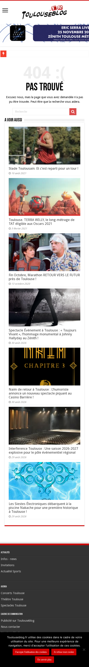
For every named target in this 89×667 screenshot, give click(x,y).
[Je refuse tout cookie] (84, 649)
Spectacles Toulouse (13, 605)
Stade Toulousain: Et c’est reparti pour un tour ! (43, 168)
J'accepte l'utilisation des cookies (31, 652)
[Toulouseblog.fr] (44, 11)
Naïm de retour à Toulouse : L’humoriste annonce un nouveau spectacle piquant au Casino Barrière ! (40, 393)
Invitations (7, 565)
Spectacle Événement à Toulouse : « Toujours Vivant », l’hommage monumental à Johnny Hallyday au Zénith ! (42, 334)
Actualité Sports (11, 571)
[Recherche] (72, 111)
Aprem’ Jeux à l (17, 53)
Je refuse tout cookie (64, 652)
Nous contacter (10, 626)
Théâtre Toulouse (12, 599)
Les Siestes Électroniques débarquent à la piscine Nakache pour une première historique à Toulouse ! (43, 508)
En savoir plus (44, 659)
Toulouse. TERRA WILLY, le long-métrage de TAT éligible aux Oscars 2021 (42, 222)
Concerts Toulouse (12, 593)
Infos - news (9, 559)
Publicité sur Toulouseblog (17, 620)
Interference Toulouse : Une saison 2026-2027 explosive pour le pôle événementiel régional (43, 450)
